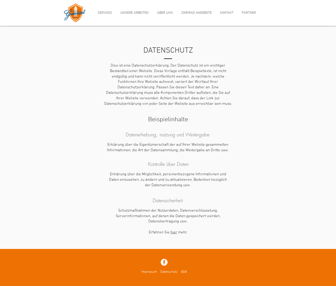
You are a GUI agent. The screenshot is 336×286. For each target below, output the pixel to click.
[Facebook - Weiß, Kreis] (164, 262)
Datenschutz (169, 272)
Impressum (149, 272)
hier (174, 232)
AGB (184, 272)
